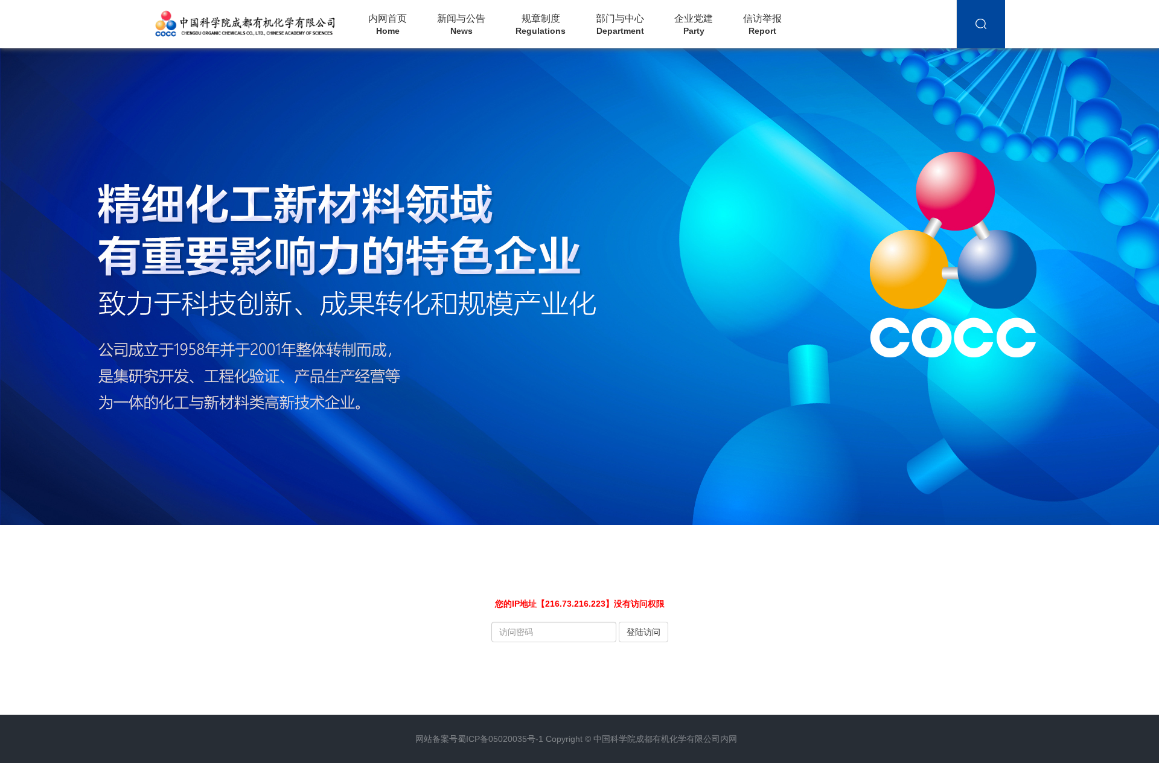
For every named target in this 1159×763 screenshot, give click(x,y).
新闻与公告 (461, 24)
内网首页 (387, 24)
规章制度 (541, 24)
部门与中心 (620, 24)
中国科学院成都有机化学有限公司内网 (665, 739)
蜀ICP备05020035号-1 (500, 739)
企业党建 (693, 24)
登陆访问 (643, 632)
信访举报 (762, 24)
